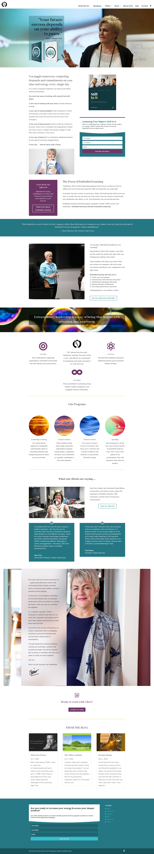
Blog (107, 816)
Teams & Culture (64, 440)
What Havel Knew (38, 755)
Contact (144, 6)
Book (117, 6)
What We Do (83, 6)
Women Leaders (90, 440)
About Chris (128, 6)
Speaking (97, 6)
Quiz (137, 6)
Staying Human (105, 755)
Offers (107, 6)
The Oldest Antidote (73, 755)
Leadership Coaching (39, 440)
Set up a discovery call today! (103, 298)
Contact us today (77, 710)
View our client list (107, 506)
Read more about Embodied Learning (43, 208)
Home (108, 808)
